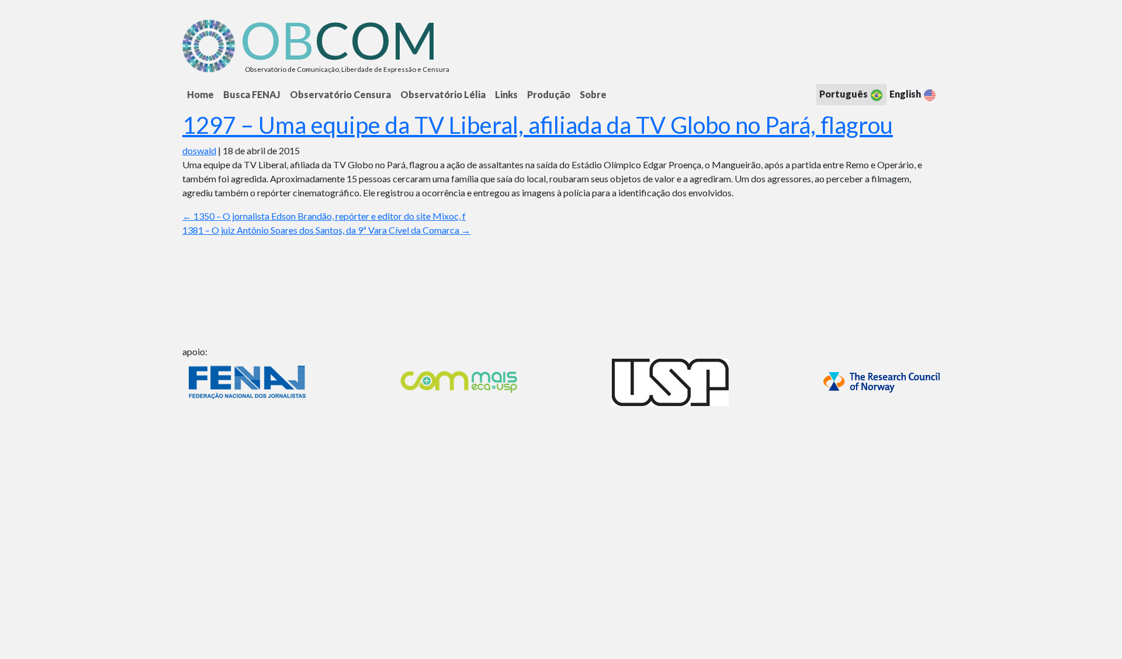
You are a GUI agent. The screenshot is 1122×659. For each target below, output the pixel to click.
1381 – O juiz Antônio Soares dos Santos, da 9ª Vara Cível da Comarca (326, 229)
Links (506, 94)
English (906, 93)
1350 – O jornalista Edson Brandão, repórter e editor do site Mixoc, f (324, 215)
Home (200, 94)
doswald (199, 150)
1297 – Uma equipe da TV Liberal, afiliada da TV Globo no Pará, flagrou (537, 125)
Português (844, 93)
